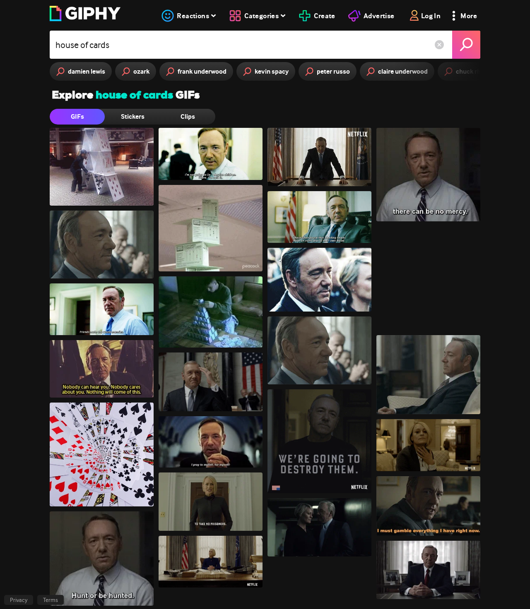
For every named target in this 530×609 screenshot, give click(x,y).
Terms (50, 600)
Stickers (133, 116)
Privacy (18, 600)
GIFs (77, 116)
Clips (188, 116)
